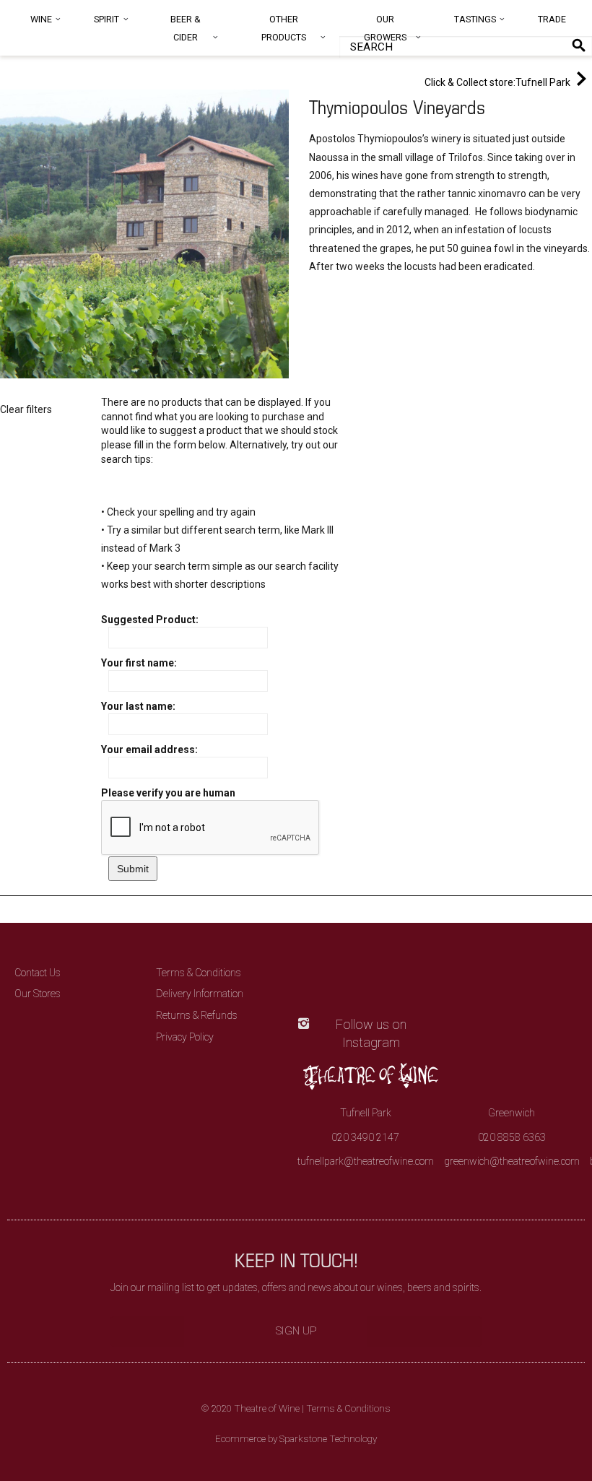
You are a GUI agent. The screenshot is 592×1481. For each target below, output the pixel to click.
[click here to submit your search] (578, 45)
